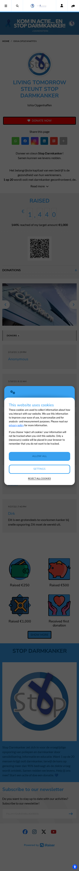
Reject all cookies (39, 478)
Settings (39, 469)
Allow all (39, 456)
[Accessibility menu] (74, 866)
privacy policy (16, 425)
